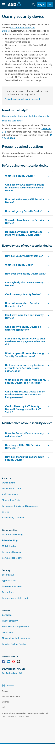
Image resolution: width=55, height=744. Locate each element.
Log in (41, 4)
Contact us (7, 614)
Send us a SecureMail (12, 120)
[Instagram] (18, 662)
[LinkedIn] (8, 662)
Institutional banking (12, 534)
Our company (8, 482)
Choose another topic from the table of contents (25, 115)
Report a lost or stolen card (15, 597)
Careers (5, 511)
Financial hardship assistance (16, 638)
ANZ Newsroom (10, 494)
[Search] (33, 4)
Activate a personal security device (23, 98)
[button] (50, 4)
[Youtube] (13, 662)
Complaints (7, 632)
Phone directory (10, 620)
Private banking (10, 540)
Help (4, 707)
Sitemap (5, 701)
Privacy (5, 691)
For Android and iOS (12, 673)
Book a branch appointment (15, 626)
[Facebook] (3, 662)
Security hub (8, 574)
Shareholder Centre (11, 500)
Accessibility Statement (13, 517)
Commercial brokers (12, 557)
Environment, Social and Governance (20, 505)
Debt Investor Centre (12, 488)
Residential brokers (11, 551)
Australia (9, 685)
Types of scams (9, 580)
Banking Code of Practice (14, 643)
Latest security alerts (12, 586)
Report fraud (8, 592)
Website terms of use (11, 696)
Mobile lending (9, 546)
